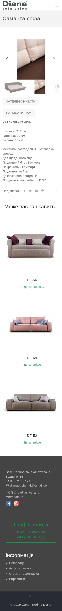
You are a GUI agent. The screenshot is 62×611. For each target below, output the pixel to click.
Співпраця (17, 563)
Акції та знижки (20, 568)
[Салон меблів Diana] (15, 5)
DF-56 (32, 280)
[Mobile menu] (57, 5)
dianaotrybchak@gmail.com (29, 485)
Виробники (17, 579)
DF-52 (32, 436)
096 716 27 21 (20, 481)
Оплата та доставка (24, 573)
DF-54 (32, 358)
